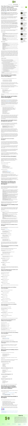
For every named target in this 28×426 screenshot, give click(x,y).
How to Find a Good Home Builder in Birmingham (7, 73)
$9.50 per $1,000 (9, 171)
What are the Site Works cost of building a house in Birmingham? (9, 64)
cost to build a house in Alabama (11, 392)
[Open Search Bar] (19, 4)
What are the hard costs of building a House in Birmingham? (8, 63)
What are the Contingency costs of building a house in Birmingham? (9, 68)
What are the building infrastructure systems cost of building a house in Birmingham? (10, 65)
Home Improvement (15, 4)
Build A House (10, 4)
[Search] (26, 7)
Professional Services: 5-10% (6, 69)
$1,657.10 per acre (7, 229)
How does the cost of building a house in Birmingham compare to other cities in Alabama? (9, 72)
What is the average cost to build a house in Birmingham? (7, 60)
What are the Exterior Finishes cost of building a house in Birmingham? (9, 66)
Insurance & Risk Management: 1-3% (7, 70)
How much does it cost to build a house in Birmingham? (7, 59)
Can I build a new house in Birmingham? (6, 62)
